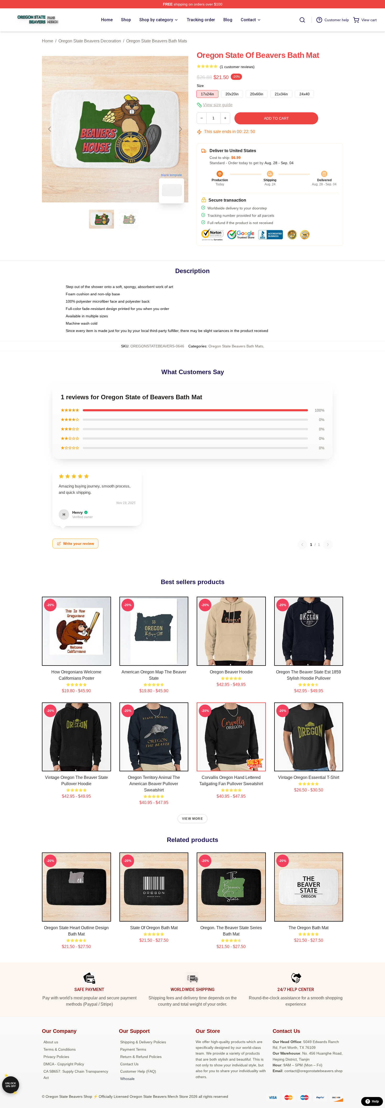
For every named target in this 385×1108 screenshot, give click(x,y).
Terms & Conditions (59, 1049)
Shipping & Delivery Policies (143, 1042)
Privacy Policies (56, 1057)
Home (47, 41)
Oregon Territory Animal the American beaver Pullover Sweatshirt (154, 783)
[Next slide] (180, 129)
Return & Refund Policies (141, 1057)
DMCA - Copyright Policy (63, 1064)
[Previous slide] (50, 129)
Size (200, 86)
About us (50, 1042)
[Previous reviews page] (302, 544)
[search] (302, 20)
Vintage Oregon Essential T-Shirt (308, 777)
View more (192, 819)
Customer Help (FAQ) (138, 1071)
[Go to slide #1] (101, 219)
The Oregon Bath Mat (308, 928)
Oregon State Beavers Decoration (89, 41)
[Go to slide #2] (128, 219)
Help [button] (375, 1101)
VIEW (76, 660)
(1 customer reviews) (237, 67)
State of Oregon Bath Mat (154, 928)
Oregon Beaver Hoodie (231, 672)
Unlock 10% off (10, 1085)
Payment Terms (133, 1049)
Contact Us (129, 1064)
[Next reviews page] (328, 544)
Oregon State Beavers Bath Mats (156, 41)
